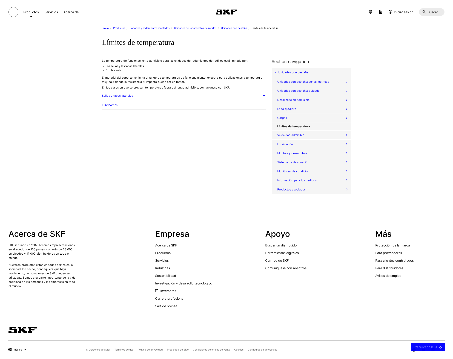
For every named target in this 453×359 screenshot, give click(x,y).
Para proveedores (388, 253)
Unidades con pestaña (234, 28)
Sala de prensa (166, 306)
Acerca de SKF (166, 245)
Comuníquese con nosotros (285, 268)
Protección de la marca (392, 245)
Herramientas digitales (282, 253)
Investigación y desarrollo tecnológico (183, 283)
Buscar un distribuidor (281, 245)
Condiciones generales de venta (211, 349)
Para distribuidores (389, 268)
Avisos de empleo (388, 276)
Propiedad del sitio (178, 349)
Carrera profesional (169, 298)
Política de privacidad (150, 349)
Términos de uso (123, 349)
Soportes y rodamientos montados (150, 28)
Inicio (106, 28)
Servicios (162, 260)
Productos (119, 28)
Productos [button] (31, 12)
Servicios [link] (51, 12)
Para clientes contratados (394, 260)
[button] (370, 12)
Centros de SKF (277, 260)
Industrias (162, 268)
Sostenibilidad (165, 276)
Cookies (238, 349)
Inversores (167, 291)
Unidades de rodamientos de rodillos (195, 28)
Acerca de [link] (71, 12)
